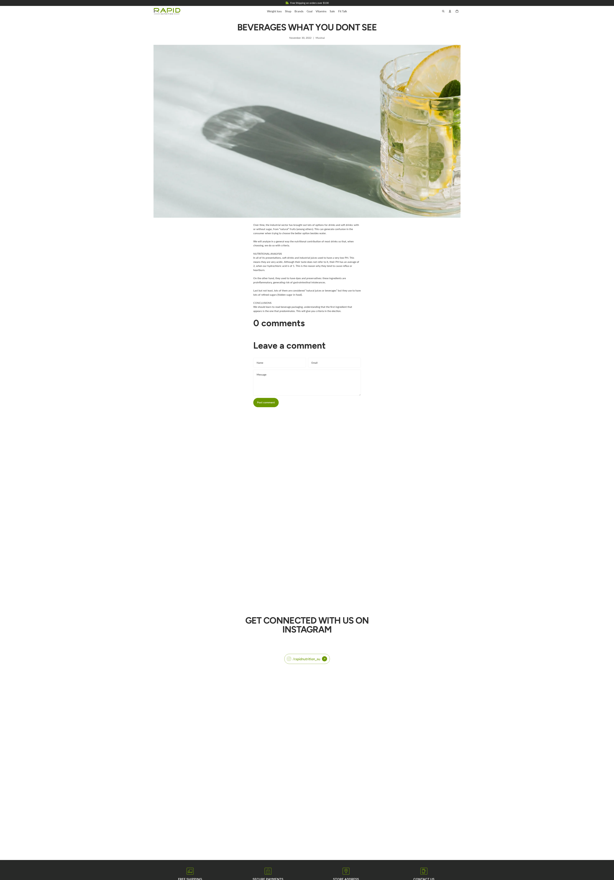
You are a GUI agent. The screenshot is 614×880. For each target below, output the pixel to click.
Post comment (266, 402)
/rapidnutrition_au (306, 659)
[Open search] (443, 11)
